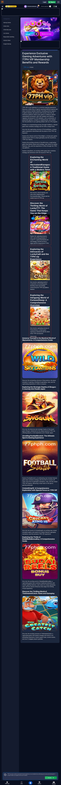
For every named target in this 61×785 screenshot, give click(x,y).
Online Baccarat (7, 29)
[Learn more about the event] (30, 12)
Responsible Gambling (8, 36)
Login (44, 2)
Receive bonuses (46, 34)
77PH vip (26, 67)
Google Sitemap (7, 44)
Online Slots (6, 26)
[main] (30, 783)
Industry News (6, 40)
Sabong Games (7, 22)
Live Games (6, 33)
